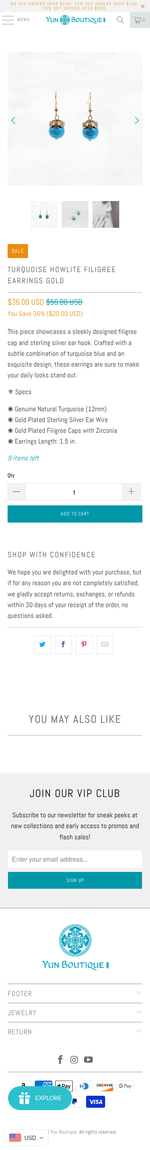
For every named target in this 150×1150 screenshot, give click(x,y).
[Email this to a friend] (105, 644)
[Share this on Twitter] (42, 644)
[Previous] (13, 120)
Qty (11, 475)
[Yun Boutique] (75, 20)
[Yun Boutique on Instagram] (75, 1060)
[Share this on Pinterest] (84, 644)
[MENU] (4, 20)
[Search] (120, 20)
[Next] (136, 120)
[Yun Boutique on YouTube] (88, 1060)
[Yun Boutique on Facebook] (61, 1060)
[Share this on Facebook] (63, 644)
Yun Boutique (63, 1131)
